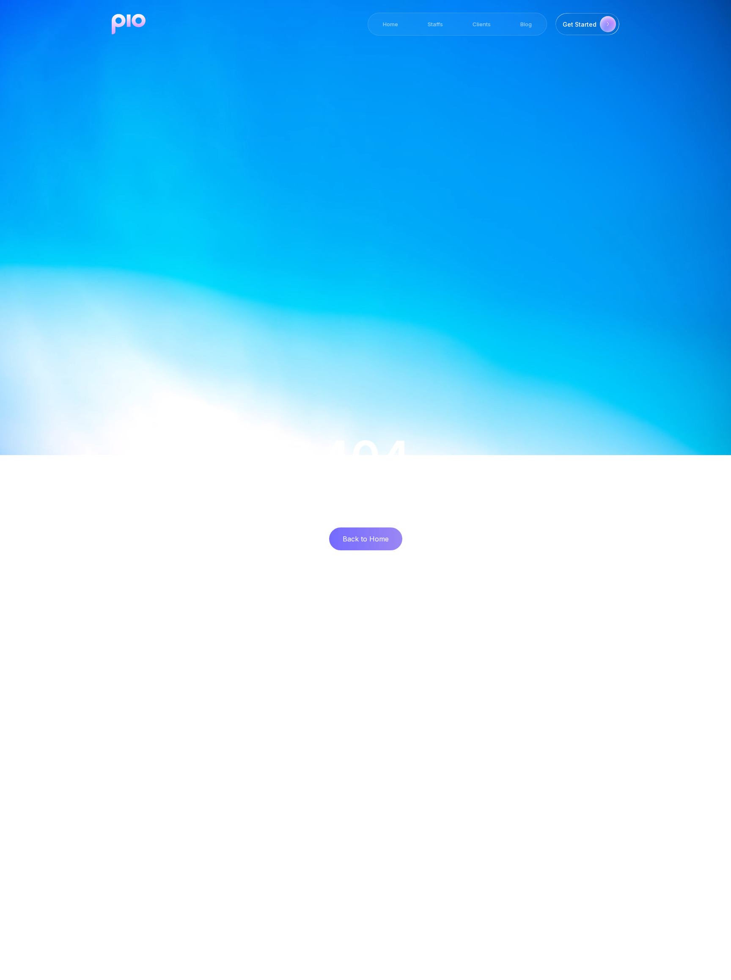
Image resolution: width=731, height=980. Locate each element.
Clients (482, 24)
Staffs (435, 24)
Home (390, 24)
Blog (526, 24)
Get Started (579, 24)
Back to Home (366, 539)
